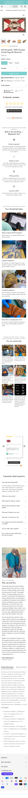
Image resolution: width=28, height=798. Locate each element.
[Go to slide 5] (11, 458)
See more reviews (14, 462)
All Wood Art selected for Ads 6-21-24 (15, 10)
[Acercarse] (23, 35)
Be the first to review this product (14, 107)
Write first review (15, 111)
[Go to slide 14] (9, 459)
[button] (25, 6)
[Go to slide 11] (22, 458)
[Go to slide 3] (7, 458)
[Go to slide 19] (18, 459)
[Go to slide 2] (5, 458)
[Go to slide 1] (3, 458)
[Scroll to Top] (25, 789)
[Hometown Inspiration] (14, 6)
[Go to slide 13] (7, 459)
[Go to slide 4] (9, 458)
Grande (17, 63)
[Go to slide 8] (16, 458)
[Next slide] (24, 446)
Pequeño (4, 63)
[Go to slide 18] (16, 459)
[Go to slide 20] (20, 459)
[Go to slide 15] (11, 459)
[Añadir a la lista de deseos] (23, 15)
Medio (10, 63)
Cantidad (3, 68)
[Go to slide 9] (18, 458)
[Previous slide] (3, 446)
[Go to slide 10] (20, 458)
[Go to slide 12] (24, 458)
